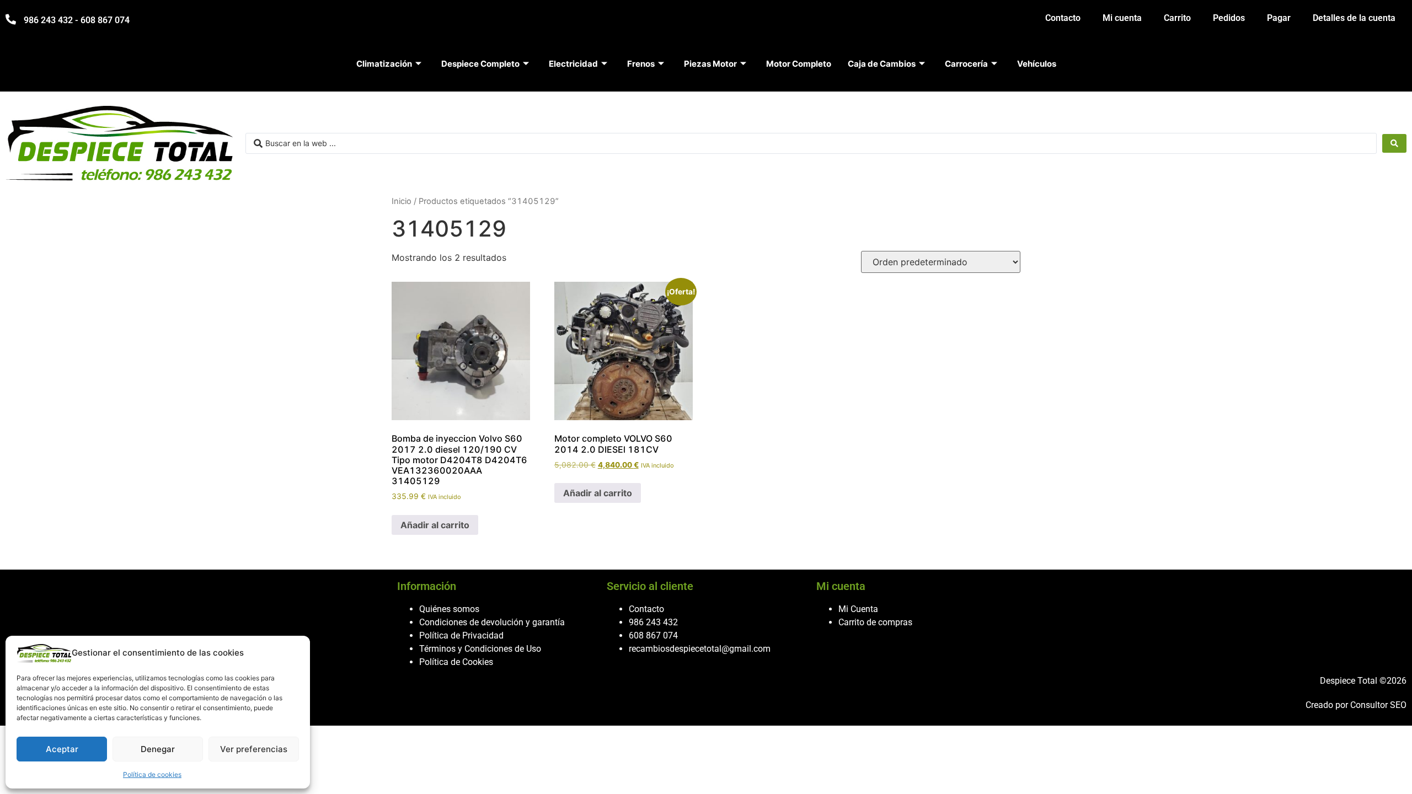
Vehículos (1036, 63)
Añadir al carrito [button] (434, 524)
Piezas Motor (710, 63)
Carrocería (966, 63)
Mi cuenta (1122, 18)
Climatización (384, 63)
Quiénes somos (449, 609)
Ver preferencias (253, 749)
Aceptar (62, 749)
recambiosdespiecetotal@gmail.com (700, 648)
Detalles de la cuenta (1354, 18)
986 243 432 (653, 622)
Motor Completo (798, 63)
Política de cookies (152, 774)
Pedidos (1229, 18)
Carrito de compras (875, 622)
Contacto (1063, 18)
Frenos (641, 63)
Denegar (158, 749)
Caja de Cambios (882, 63)
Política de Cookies (456, 662)
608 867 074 (653, 635)
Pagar (1279, 18)
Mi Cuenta (858, 609)
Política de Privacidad (461, 635)
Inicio (401, 201)
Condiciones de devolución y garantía (492, 622)
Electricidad (573, 63)
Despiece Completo (480, 63)
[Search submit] (1394, 143)
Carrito (1177, 18)
